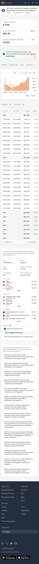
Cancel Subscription (8, 521)
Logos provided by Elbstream (10, 552)
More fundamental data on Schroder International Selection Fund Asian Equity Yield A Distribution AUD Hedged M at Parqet (21, 337)
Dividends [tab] (6, 104)
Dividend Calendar (7, 490)
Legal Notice (25, 510)
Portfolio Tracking (7, 494)
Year (27, 95)
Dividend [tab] (4, 65)
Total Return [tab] (29, 65)
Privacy (23, 514)
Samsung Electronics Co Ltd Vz (15, 312)
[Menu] (36, 3)
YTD (15, 73)
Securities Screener (8, 497)
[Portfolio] (32, 3)
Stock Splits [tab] (18, 104)
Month (33, 95)
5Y (26, 73)
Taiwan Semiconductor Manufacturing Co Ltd (18, 315)
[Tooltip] (10, 325)
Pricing (3, 507)
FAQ (2, 514)
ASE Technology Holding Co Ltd (15, 318)
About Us (24, 490)
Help (3, 518)
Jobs (22, 494)
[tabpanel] (19, 84)
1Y (19, 73)
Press (23, 501)
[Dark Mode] (29, 3)
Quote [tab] (22, 65)
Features (4, 510)
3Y (22, 73)
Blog (22, 497)
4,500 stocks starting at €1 (14, 329)
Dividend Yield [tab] (13, 65)
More (18, 291)
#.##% (6, 42)
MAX (30, 73)
